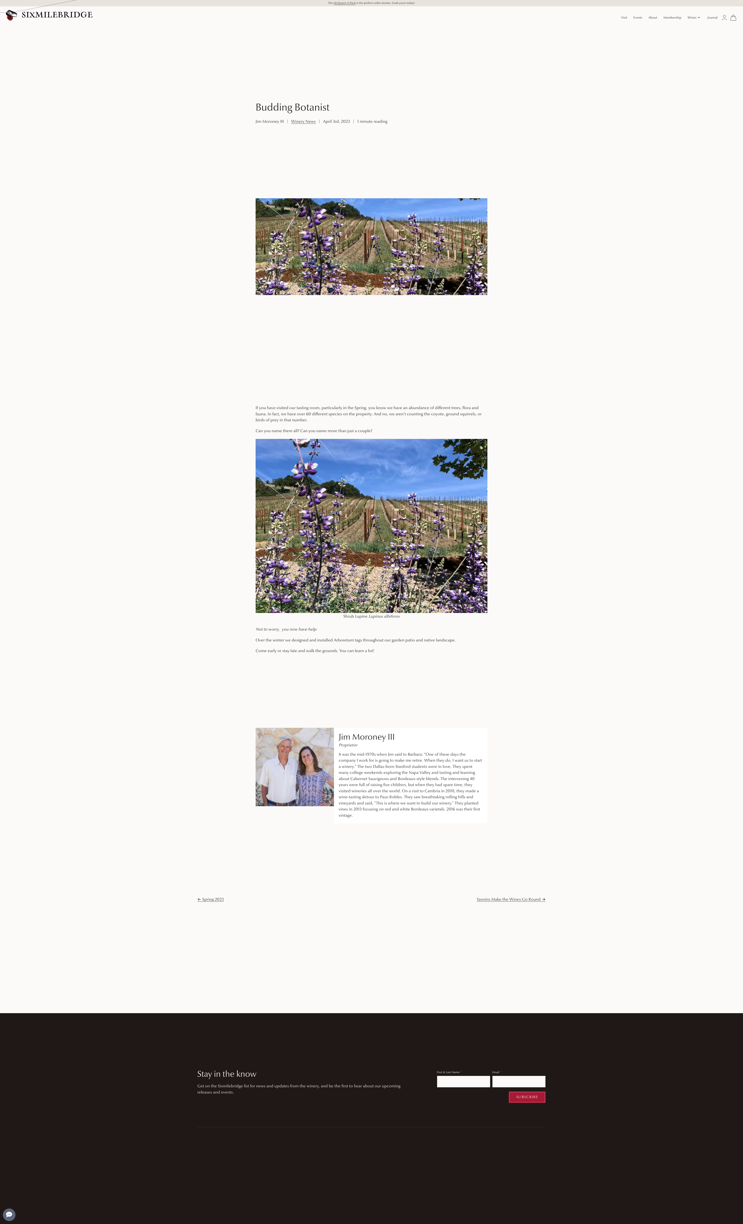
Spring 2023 (213, 900)
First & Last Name (448, 1072)
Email (495, 1072)
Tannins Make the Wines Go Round (509, 900)
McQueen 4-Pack (345, 3)
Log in (724, 17)
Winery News (303, 122)
